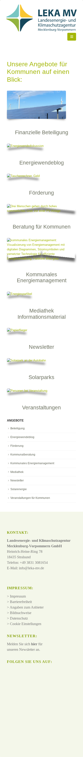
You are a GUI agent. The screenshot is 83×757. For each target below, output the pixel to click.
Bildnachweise (20, 613)
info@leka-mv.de (31, 568)
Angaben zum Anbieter (27, 607)
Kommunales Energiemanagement (32, 463)
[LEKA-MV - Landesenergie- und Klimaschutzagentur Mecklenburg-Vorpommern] (37, 36)
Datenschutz (19, 618)
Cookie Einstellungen (25, 624)
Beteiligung (17, 428)
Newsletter (17, 480)
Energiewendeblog (22, 437)
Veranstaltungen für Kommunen (30, 498)
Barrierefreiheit (21, 602)
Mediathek (17, 472)
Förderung (17, 445)
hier (34, 644)
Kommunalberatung (22, 454)
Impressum (18, 596)
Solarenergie (18, 489)
